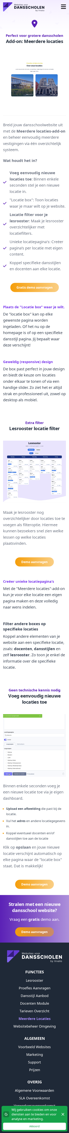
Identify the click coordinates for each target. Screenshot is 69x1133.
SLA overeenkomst (34, 1098)
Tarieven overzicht (34, 1011)
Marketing (34, 1054)
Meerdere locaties (35, 1018)
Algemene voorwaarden (34, 1090)
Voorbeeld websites (34, 1047)
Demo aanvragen (34, 562)
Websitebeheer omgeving (34, 1026)
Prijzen (34, 1069)
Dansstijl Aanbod (34, 995)
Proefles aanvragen (34, 988)
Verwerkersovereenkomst (34, 1105)
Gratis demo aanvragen (34, 287)
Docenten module (34, 1003)
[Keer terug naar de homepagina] (23, 6)
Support (34, 1062)
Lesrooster (34, 980)
